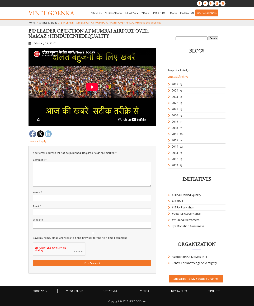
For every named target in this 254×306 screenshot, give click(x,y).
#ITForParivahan (183, 207)
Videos (145, 12)
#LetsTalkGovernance (186, 214)
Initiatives (130, 12)
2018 (175, 128)
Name (37, 192)
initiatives (110, 291)
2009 (175, 165)
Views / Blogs (74, 291)
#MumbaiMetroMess (186, 220)
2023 (175, 97)
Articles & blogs (48, 22)
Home (32, 22)
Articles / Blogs (113, 12)
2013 (175, 153)
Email (37, 206)
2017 (175, 134)
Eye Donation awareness (188, 226)
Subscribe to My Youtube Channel (195, 279)
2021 (175, 109)
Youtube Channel (207, 12)
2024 (175, 90)
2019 (175, 122)
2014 (175, 146)
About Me (96, 12)
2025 (175, 84)
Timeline (172, 12)
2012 (175, 159)
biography (40, 291)
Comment (40, 159)
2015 (175, 140)
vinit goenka (51, 13)
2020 (175, 115)
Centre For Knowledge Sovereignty (194, 263)
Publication (187, 12)
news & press (158, 12)
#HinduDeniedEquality (186, 195)
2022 (175, 103)
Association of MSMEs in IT (190, 257)
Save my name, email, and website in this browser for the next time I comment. (80, 237)
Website (38, 219)
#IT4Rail (177, 201)
